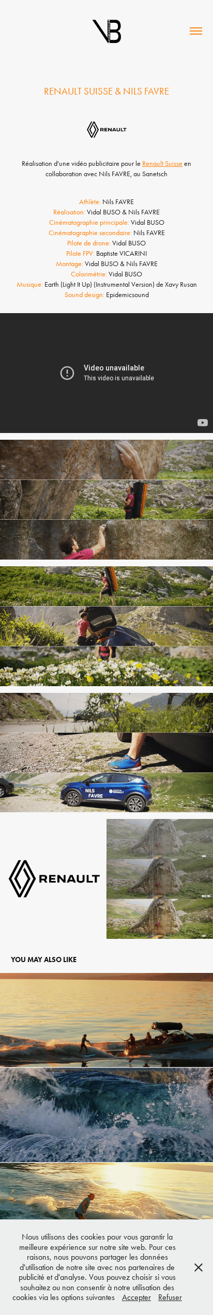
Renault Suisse (162, 163)
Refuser (170, 1297)
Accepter (136, 1297)
